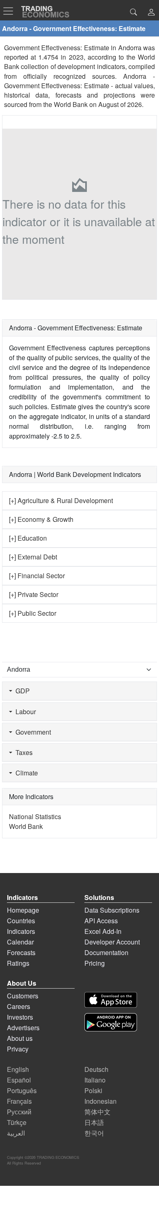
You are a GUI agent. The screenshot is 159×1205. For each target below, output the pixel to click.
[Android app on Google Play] (110, 1022)
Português (22, 1090)
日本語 (94, 1122)
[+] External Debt (33, 556)
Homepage (23, 910)
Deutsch (96, 1069)
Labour (24, 711)
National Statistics (35, 816)
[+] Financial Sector (37, 575)
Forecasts (21, 952)
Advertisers (23, 1027)
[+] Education (28, 538)
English (18, 1069)
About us (20, 1038)
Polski (93, 1090)
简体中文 (97, 1111)
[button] (151, 13)
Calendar (20, 942)
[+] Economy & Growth (41, 519)
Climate (25, 772)
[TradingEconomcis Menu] (10, 11)
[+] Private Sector (33, 594)
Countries (21, 920)
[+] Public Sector (32, 613)
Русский (19, 1111)
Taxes (22, 752)
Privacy (18, 1049)
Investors (20, 1017)
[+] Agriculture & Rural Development (61, 500)
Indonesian (100, 1101)
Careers (18, 1006)
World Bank (71, 104)
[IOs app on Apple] (110, 1000)
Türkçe (16, 1122)
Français (19, 1101)
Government (31, 732)
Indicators (21, 931)
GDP (21, 690)
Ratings (18, 963)
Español (19, 1080)
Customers (22, 995)
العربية (16, 1133)
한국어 (94, 1133)
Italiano (95, 1080)
